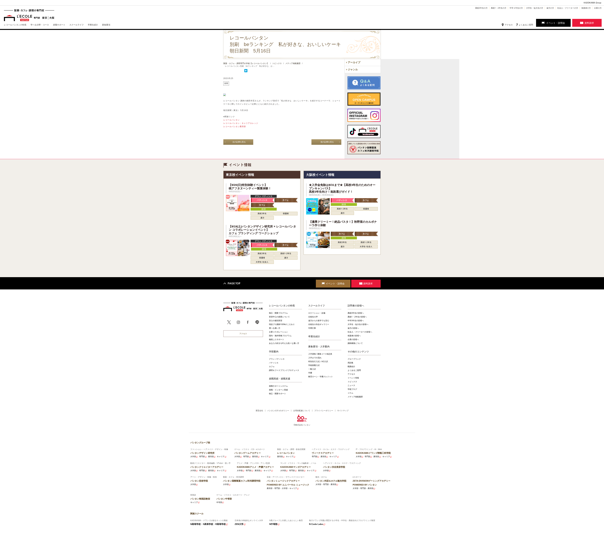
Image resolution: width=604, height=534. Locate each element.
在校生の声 (313, 316)
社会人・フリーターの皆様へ (360, 332)
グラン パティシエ (277, 359)
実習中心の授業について (279, 316)
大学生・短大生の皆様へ (358, 324)
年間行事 (312, 328)
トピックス (352, 381)
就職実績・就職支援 (279, 378)
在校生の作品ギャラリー (318, 324)
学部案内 (273, 351)
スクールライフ (316, 305)
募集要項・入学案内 (319, 346)
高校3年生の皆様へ (356, 313)
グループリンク (354, 359)
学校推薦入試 (314, 365)
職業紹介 (351, 366)
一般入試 (312, 369)
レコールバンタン (231, 120)
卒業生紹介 (314, 336)
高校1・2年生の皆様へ (357, 316)
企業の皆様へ (353, 339)
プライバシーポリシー (323, 410)
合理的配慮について (301, 410)
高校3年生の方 (481, 8)
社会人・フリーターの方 (567, 8)
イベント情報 (353, 377)
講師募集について (355, 343)
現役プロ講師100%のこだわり (282, 324)
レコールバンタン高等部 (234, 126)
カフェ (272, 366)
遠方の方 (550, 8)
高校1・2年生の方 (498, 8)
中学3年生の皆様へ (356, 320)
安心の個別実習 (275, 320)
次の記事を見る (239, 142)
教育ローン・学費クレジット (320, 376)
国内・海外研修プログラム (280, 335)
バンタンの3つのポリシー (278, 410)
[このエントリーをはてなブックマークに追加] (245, 72)
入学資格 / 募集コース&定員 (320, 354)
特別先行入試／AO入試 (318, 361)
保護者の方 (586, 8)
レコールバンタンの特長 (282, 305)
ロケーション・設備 (316, 313)
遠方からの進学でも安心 (318, 320)
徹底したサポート (276, 339)
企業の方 (598, 8)
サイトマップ (343, 410)
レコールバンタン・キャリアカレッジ (240, 123)
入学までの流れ (315, 357)
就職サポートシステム (278, 386)
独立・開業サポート (277, 393)
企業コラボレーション (278, 332)
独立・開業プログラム (278, 313)
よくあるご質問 (526, 24)
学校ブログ (352, 389)
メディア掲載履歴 (355, 396)
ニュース (351, 385)
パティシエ (273, 362)
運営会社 (259, 410)
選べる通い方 (274, 328)
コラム (350, 393)
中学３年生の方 (516, 8)
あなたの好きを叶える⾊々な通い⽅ (284, 343)
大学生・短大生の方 (534, 8)
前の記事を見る (327, 142)
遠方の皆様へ (353, 328)
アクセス (509, 24)
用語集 (350, 362)
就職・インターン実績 (278, 389)
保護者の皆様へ (354, 335)
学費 (310, 372)
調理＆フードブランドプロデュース (284, 370)
